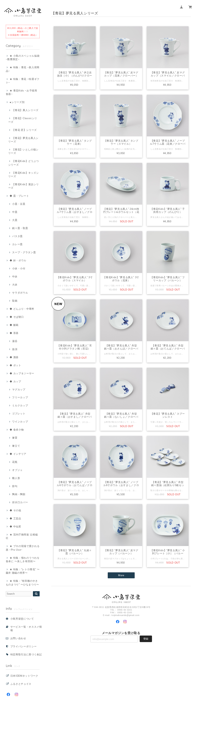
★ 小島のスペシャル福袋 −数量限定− (23, 57)
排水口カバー (20, 502)
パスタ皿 (17, 236)
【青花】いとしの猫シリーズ (23, 151)
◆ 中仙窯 (15, 526)
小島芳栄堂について (22, 618)
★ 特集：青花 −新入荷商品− (22, 69)
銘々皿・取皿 (20, 228)
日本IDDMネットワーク (24, 675)
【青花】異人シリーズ (25, 110)
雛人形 (16, 478)
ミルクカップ (20, 405)
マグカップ (18, 389)
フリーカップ (20, 397)
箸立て (16, 445)
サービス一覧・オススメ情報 (26, 628)
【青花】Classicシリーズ (22, 120)
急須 (14, 349)
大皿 (14, 220)
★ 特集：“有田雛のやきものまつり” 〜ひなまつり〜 (22, 582)
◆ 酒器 (14, 357)
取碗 (14, 300)
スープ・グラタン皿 (24, 252)
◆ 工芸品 (15, 518)
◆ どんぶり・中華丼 (22, 308)
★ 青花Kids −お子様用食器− (21, 92)
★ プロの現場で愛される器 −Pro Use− (23, 548)
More (121, 575)
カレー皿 (17, 244)
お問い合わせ (18, 638)
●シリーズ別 (17, 102)
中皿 (14, 212)
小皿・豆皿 (18, 204)
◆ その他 (15, 510)
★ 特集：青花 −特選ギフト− (22, 81)
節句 (14, 486)
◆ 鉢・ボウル (18, 260)
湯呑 (14, 341)
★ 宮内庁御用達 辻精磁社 (22, 536)
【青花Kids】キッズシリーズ (23, 174)
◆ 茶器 (14, 333)
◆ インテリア (18, 453)
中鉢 (14, 276)
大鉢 (14, 284)
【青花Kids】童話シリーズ (23, 186)
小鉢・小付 (18, 268)
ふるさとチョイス (20, 683)
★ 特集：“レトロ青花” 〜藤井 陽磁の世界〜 (23, 571)
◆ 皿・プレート (19, 195)
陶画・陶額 (18, 494)
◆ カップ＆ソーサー (22, 373)
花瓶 (14, 462)
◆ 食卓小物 (17, 429)
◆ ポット (15, 365)
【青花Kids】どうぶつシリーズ (23, 163)
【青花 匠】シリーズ (24, 130)
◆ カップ (15, 381)
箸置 (14, 437)
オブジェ (17, 470)
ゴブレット (18, 413)
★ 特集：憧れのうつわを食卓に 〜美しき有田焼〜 (23, 559)
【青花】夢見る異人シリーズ (23, 140)
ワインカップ (20, 421)
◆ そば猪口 (17, 316)
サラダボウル (20, 292)
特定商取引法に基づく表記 (26, 654)
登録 (145, 638)
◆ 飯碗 (14, 325)
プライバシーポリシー (23, 646)
